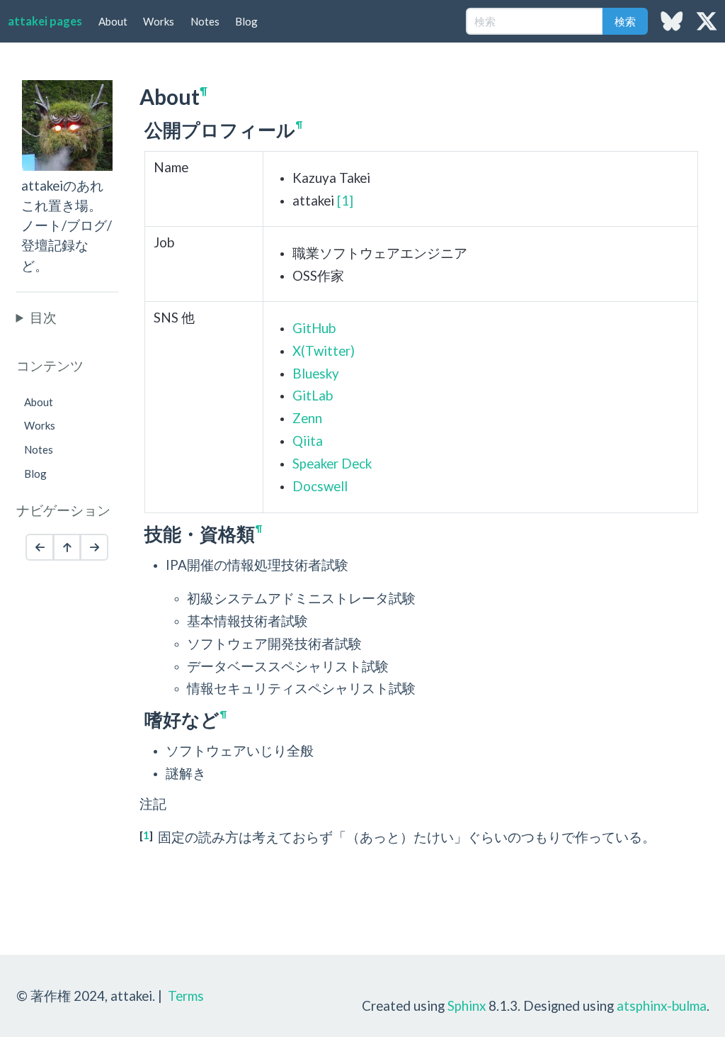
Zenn (307, 418)
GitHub (314, 328)
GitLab (312, 395)
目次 (43, 317)
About (112, 21)
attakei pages (45, 21)
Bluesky (315, 373)
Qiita (307, 440)
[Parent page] (67, 547)
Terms (186, 995)
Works (158, 21)
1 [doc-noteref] (345, 200)
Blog (246, 21)
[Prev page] (39, 547)
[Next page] (94, 547)
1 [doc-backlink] (146, 835)
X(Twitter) (323, 350)
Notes (204, 21)
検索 (625, 21)
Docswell (320, 486)
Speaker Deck (332, 463)
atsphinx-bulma (662, 1005)
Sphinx (466, 1005)
